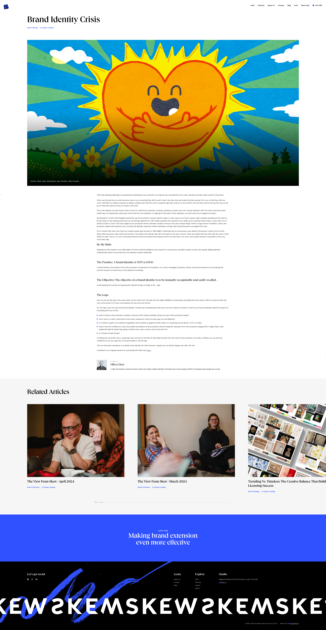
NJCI (296, 5)
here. (149, 350)
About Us (271, 5)
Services (261, 5)
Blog (289, 5)
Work (253, 5)
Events (197, 588)
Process (281, 5)
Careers (197, 585)
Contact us (222, 582)
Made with (289, 623)
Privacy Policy (272, 623)
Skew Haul (305, 5)
